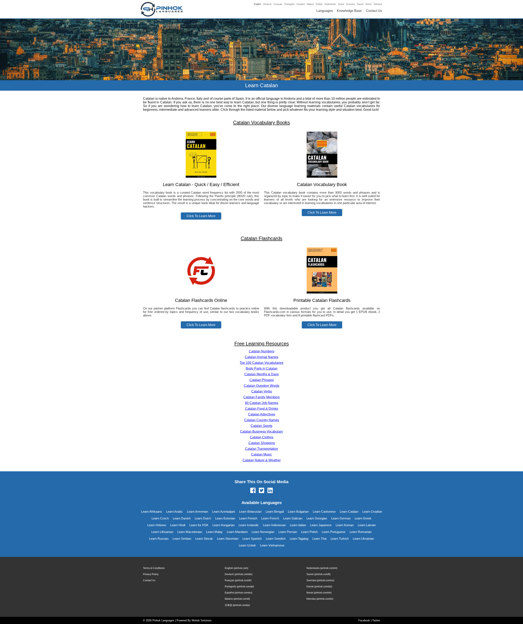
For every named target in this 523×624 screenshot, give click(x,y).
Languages (324, 10)
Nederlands (330, 4)
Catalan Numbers (261, 351)
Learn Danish (182, 518)
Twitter (376, 620)
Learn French (270, 518)
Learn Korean (345, 525)
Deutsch (267, 4)
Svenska (350, 4)
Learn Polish (309, 532)
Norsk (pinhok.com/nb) (319, 592)
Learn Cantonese (324, 511)
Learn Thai (319, 538)
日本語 (319, 4)
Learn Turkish (340, 538)
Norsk (368, 4)
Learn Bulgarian (298, 511)
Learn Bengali (275, 511)
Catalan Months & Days (261, 374)
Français (278, 4)
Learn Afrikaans (151, 511)
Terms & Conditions (154, 568)
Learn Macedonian (189, 532)
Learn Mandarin (237, 532)
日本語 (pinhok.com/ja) (237, 605)
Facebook (364, 620)
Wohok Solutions (202, 620)
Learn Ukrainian (363, 538)
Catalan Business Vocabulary (261, 431)
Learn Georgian (316, 518)
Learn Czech (160, 518)
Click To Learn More (201, 216)
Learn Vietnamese (272, 545)
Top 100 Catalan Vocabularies (261, 362)
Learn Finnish (248, 518)
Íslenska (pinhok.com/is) (319, 598)
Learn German (341, 518)
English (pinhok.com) (236, 568)
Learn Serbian (182, 538)
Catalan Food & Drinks (261, 408)
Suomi (341, 4)
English (257, 4)
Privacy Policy (151, 574)
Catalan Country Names (261, 420)
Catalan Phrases (261, 380)
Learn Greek (363, 518)
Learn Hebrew (156, 525)
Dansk (360, 4)
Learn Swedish (276, 538)
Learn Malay (214, 532)
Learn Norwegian (263, 532)
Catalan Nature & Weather (262, 460)
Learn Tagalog (299, 538)
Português (289, 4)
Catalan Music (261, 454)
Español (301, 4)
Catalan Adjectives (261, 414)
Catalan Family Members (261, 397)
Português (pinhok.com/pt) (239, 586)
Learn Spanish (252, 538)
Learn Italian (298, 525)
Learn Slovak (204, 538)
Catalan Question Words (261, 385)
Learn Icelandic (249, 525)
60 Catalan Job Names (261, 403)
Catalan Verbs (261, 391)
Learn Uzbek (247, 545)
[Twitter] (261, 490)
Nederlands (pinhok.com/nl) (321, 568)
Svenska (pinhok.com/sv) (320, 580)
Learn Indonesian (274, 525)
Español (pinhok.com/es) (238, 592)
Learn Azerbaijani (223, 511)
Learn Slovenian (227, 538)
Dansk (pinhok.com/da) (319, 586)
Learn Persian (287, 532)
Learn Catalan (349, 511)
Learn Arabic (174, 511)
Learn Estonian (225, 518)
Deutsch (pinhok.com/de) (239, 574)
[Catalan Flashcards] (201, 292)
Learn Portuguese (333, 532)
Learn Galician (292, 518)
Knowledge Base (349, 10)
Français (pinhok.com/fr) (238, 580)
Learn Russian (159, 538)
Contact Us (374, 10)
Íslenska (378, 4)
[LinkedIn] (270, 490)
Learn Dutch (203, 518)
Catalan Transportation (261, 448)
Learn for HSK (198, 525)
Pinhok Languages (163, 620)
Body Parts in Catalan (261, 368)
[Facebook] (253, 490)
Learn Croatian (372, 511)
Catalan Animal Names (261, 357)
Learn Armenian (197, 511)
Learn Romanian (361, 532)
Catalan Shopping (261, 443)
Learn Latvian (367, 525)
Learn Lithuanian (162, 532)
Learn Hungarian (223, 525)
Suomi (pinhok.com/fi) (318, 574)
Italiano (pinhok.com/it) (237, 598)
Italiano (310, 4)
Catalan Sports (261, 426)
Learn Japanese (321, 525)
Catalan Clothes (261, 437)
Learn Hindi (177, 525)
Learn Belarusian (250, 511)
